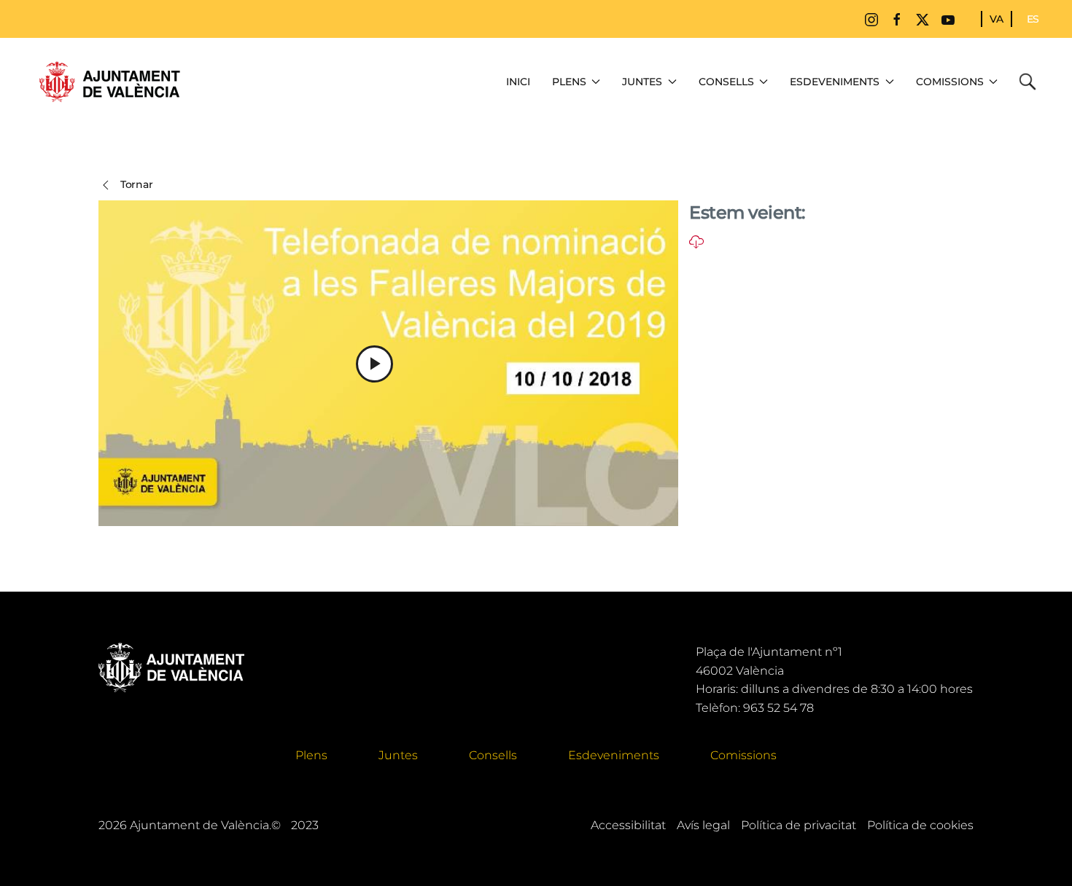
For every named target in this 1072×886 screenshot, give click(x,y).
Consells (493, 755)
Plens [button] (569, 81)
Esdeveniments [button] (834, 81)
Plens (311, 755)
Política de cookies (920, 825)
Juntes (398, 755)
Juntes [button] (642, 81)
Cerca (1031, 81)
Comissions (743, 755)
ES (1033, 19)
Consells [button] (726, 81)
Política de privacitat (798, 825)
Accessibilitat (628, 825)
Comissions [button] (950, 81)
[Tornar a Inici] (109, 81)
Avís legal (703, 825)
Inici (518, 81)
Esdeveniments (613, 755)
